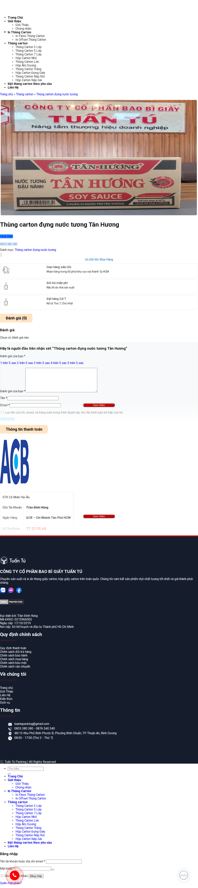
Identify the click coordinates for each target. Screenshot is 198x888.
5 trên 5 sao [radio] (75, 363)
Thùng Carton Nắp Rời (30, 76)
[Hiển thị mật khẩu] (52, 869)
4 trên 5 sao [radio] (59, 363)
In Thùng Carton (19, 32)
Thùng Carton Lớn (27, 62)
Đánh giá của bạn (12, 356)
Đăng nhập (36, 876)
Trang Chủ (15, 17)
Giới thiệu (14, 21)
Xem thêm (99, 405)
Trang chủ (6, 94)
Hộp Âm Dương (25, 65)
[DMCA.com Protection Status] (11, 603)
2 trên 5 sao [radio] (25, 363)
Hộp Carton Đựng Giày (30, 73)
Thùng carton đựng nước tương (57, 94)
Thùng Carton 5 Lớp (28, 50)
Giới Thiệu (22, 25)
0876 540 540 (45, 728)
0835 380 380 (24, 728)
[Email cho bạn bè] (1, 255)
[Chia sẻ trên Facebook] (0, 255)
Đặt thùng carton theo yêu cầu (30, 84)
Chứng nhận (23, 28)
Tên (3, 398)
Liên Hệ (13, 87)
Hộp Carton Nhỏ (26, 58)
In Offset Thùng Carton (30, 39)
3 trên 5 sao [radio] (42, 363)
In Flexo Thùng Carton (30, 36)
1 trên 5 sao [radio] (8, 363)
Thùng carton (17, 43)
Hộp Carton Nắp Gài (28, 80)
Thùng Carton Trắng (28, 69)
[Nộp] (9, 773)
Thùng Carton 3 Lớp (28, 47)
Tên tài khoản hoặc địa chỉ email (22, 861)
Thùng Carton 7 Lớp (28, 54)
